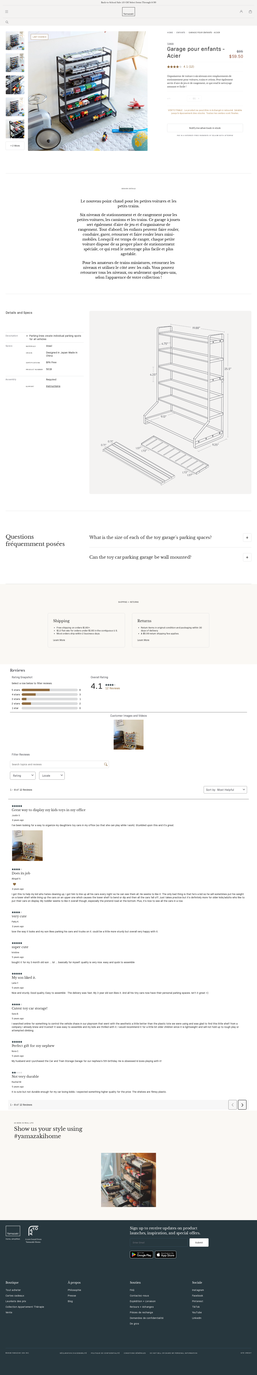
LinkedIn (197, 1318)
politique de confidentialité (105, 1353)
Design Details (129, 188)
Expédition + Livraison (143, 1301)
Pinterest (197, 1301)
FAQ (132, 1290)
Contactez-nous (139, 1295)
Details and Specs (19, 313)
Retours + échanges (142, 1306)
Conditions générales (135, 1353)
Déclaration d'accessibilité (73, 1353)
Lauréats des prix (16, 1301)
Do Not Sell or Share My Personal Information (173, 1353)
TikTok (196, 1306)
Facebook (197, 1295)
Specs (9, 345)
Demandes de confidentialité (147, 1318)
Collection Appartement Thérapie (25, 1306)
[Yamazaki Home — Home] (128, 11)
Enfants (180, 32)
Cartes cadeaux (15, 1295)
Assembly (11, 379)
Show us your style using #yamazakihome (48, 1132)
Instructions (53, 386)
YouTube (197, 1312)
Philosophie (74, 1290)
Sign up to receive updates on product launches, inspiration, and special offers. (165, 1230)
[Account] (241, 11)
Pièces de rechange (141, 1312)
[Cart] (250, 11)
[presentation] (15, 40)
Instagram (198, 1290)
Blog (70, 1301)
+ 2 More (15, 145)
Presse (72, 1295)
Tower (170, 43)
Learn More (59, 640)
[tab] (15, 41)
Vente (9, 1312)
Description (12, 335)
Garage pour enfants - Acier (196, 52)
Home (170, 32)
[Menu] (7, 11)
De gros (134, 1323)
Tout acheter (13, 1290)
